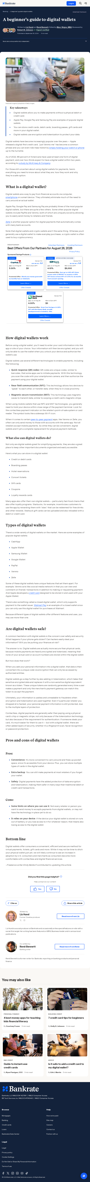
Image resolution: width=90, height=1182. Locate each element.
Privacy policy (7, 1152)
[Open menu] (85, 3)
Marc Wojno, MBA (64, 27)
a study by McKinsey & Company (34, 163)
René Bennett (43, 27)
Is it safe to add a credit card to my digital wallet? (66, 1066)
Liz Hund (29, 27)
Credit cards (6, 1125)
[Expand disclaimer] (86, 41)
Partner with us (52, 1134)
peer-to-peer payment (41, 419)
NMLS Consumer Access (37, 1095)
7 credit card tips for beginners (66, 1017)
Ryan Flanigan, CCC (14, 1072)
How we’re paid (52, 1116)
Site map (49, 1120)
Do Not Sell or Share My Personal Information (19, 1162)
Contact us (50, 1129)
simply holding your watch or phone (66, 147)
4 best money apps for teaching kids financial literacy (22, 1019)
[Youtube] (22, 1173)
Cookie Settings (8, 1157)
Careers (49, 1125)
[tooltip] (61, 877)
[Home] (10, 3)
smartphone (11, 197)
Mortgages (6, 1116)
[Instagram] (12, 1173)
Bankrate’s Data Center (10, 1134)
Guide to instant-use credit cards (15, 1066)
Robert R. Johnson (25, 30)
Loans (4, 1129)
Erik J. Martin (56, 1072)
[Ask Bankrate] (84, 1176)
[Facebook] (3, 1173)
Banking (5, 11)
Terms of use (7, 1166)
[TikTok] (26, 1173)
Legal (4, 1148)
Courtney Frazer (13, 1026)
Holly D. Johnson (57, 1026)
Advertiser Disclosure (79, 12)
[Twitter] (8, 1173)
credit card (34, 593)
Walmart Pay (40, 605)
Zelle (8, 222)
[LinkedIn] (17, 1173)
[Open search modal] (80, 3)
